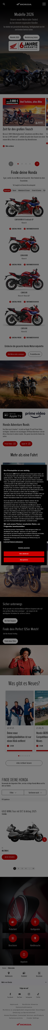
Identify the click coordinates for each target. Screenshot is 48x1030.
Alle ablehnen (24, 553)
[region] (24, 515)
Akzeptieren (24, 559)
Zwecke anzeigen (24, 547)
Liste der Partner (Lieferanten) (13, 542)
